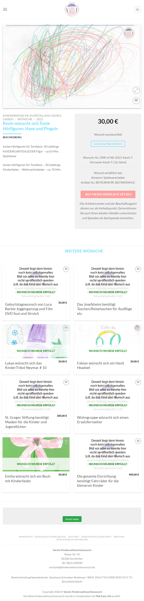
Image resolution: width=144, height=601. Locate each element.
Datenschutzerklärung (50, 536)
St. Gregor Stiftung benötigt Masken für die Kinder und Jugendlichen (27, 422)
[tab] (12, 137)
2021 (39, 119)
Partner (119, 536)
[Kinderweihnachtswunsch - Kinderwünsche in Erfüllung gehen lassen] (72, 9)
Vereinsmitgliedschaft (96, 536)
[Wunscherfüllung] (137, 9)
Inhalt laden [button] (72, 519)
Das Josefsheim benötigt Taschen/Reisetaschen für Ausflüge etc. (104, 309)
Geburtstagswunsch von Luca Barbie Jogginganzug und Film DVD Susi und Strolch (29, 309)
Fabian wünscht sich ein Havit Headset (100, 365)
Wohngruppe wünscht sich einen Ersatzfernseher (103, 419)
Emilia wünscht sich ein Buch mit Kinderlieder (27, 478)
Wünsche (24, 119)
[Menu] (5, 9)
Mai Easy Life (103, 596)
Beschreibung (12, 137)
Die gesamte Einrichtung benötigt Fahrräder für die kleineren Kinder (98, 481)
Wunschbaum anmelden (72, 539)
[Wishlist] (136, 100)
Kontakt (73, 536)
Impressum (26, 536)
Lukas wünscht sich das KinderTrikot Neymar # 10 (25, 365)
